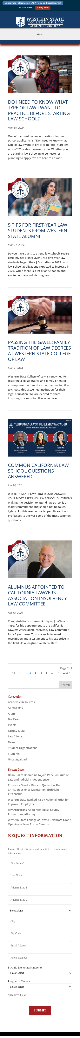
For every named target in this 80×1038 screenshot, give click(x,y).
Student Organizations (22, 748)
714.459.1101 (24, 7)
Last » (66, 672)
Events (12, 725)
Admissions (15, 708)
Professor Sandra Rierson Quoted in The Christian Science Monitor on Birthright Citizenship (34, 789)
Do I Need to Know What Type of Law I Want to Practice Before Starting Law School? (39, 110)
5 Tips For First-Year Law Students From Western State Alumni (37, 230)
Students (14, 754)
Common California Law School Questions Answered (38, 471)
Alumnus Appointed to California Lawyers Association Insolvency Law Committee (37, 595)
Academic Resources (21, 702)
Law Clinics (15, 736)
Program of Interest (21, 981)
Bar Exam (14, 719)
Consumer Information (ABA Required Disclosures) (32, 2)
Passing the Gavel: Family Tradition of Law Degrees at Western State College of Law (39, 350)
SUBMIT (40, 1010)
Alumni (12, 713)
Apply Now (43, 7)
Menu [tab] (40, 34)
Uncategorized (17, 759)
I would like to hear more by (25, 967)
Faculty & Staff (17, 731)
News (11, 742)
